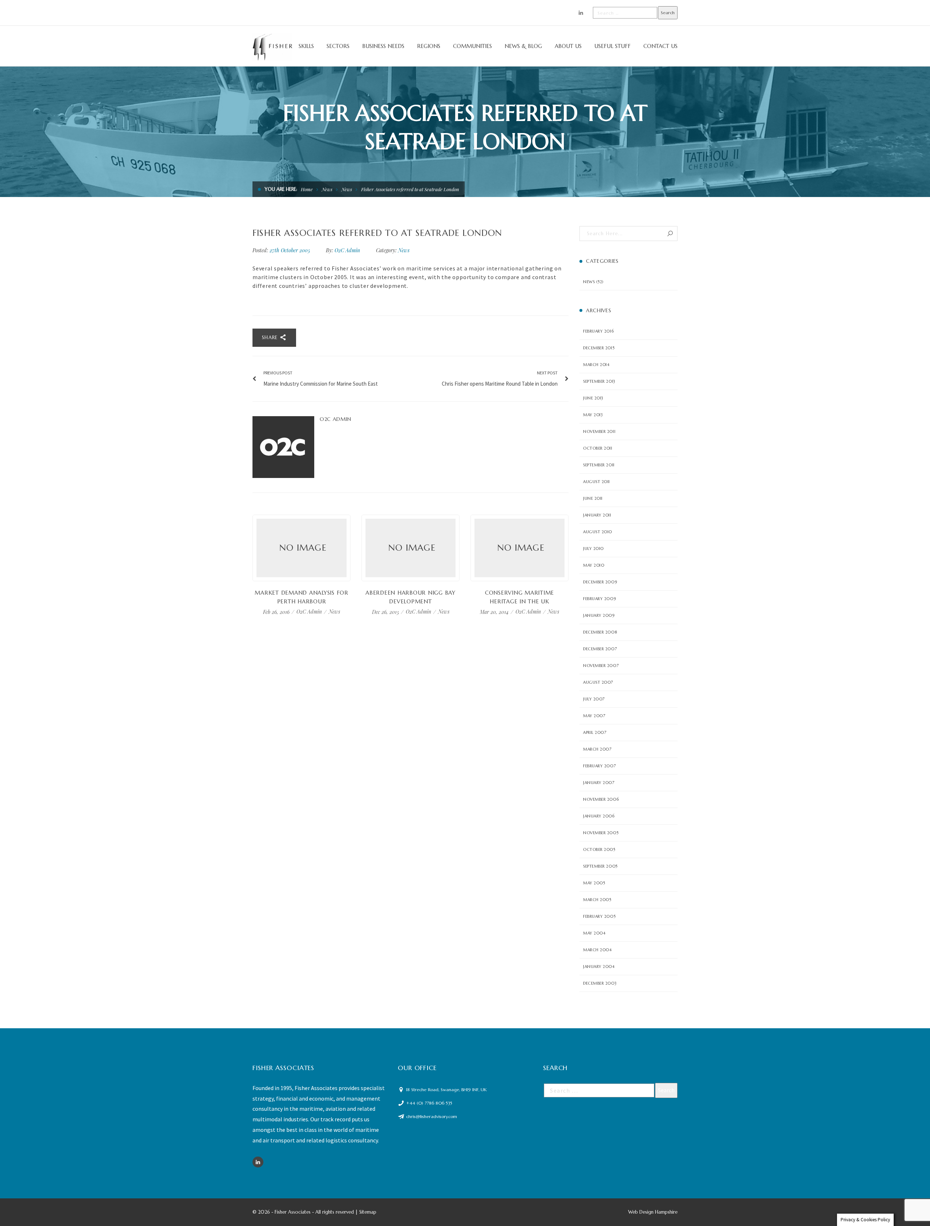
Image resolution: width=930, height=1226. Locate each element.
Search (670, 233)
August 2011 (596, 481)
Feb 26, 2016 (277, 611)
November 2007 (601, 665)
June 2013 (593, 398)
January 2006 (599, 816)
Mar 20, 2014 (495, 611)
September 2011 (599, 464)
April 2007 (595, 732)
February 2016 (598, 331)
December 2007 (600, 648)
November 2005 (600, 832)
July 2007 (594, 699)
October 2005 (599, 849)
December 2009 (600, 581)
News (327, 189)
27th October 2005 (290, 250)
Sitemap (367, 1212)
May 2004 (594, 933)
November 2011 (599, 431)
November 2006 (601, 799)
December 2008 (600, 632)
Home (307, 189)
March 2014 (596, 364)
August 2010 (597, 531)
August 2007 (598, 682)
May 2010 (593, 565)
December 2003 (599, 983)
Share (271, 337)
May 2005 (594, 882)
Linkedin (257, 1162)
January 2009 (599, 615)
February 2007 (599, 765)
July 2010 (593, 548)
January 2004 (599, 966)
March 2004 (597, 949)
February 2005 (599, 916)
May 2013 (593, 414)
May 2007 (594, 715)
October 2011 (597, 448)
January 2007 (599, 782)
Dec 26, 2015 (386, 611)
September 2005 (600, 866)
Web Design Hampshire (653, 1212)
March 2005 (597, 899)
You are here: (280, 189)
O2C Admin (347, 250)
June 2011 (593, 498)
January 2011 (597, 515)
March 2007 (597, 749)
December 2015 (598, 347)
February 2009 (599, 598)
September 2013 (599, 381)
